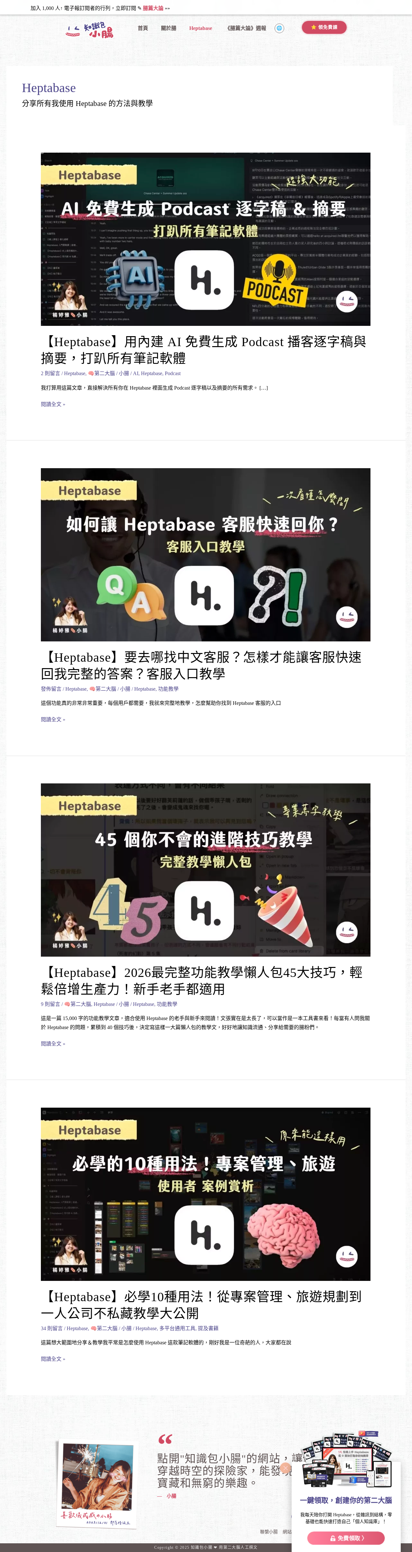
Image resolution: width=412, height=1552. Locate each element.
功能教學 (168, 689)
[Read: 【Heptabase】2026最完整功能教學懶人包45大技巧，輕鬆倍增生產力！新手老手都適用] (205, 869)
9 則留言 (50, 1004)
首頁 (143, 28)
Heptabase (200, 28)
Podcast (173, 373)
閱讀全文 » (53, 403)
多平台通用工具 (177, 1328)
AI (135, 373)
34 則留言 (52, 1328)
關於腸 (168, 28)
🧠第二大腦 (101, 373)
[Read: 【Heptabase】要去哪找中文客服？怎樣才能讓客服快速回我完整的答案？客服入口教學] (205, 554)
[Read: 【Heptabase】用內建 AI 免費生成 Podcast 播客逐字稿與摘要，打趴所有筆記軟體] (205, 238)
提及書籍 (208, 1328)
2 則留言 (50, 373)
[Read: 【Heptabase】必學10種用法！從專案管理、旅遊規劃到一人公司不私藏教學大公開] (205, 1193)
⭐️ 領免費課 (324, 27)
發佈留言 (51, 689)
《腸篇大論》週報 (245, 28)
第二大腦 (232, 1547)
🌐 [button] (279, 28)
